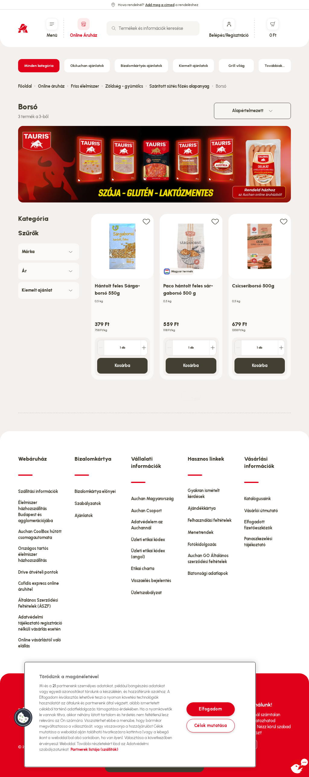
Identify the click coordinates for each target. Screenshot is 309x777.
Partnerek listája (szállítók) (94, 749)
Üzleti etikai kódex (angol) (148, 553)
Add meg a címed (159, 5)
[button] (23, 717)
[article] (122, 297)
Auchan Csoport (146, 510)
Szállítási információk (38, 491)
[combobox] (153, 28)
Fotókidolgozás (202, 544)
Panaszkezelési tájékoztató (258, 541)
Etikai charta (142, 568)
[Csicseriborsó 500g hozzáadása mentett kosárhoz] (283, 221)
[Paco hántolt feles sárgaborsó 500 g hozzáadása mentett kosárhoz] (215, 221)
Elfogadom (210, 709)
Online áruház (51, 86)
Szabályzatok (88, 503)
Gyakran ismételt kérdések (204, 493)
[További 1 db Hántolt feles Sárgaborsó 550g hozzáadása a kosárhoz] (144, 347)
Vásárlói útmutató (261, 510)
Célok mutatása (210, 725)
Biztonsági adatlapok (208, 573)
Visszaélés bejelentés (151, 580)
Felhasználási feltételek (209, 520)
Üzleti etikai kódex (148, 539)
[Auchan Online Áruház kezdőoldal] (23, 28)
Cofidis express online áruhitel (38, 586)
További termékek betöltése (196, 398)
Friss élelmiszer (85, 86)
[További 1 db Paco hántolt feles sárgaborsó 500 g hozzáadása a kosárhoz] (212, 347)
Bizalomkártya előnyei (95, 491)
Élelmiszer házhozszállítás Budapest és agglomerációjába (35, 511)
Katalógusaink (257, 498)
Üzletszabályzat (146, 592)
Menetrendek (200, 532)
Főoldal (25, 86)
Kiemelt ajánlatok (193, 66)
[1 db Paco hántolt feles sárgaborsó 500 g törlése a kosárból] (169, 347)
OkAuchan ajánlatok (87, 66)
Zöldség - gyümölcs (124, 86)
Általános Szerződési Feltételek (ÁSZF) (38, 603)
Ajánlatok (84, 515)
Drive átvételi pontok (38, 572)
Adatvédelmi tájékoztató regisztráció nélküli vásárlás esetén (40, 623)
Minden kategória (38, 66)
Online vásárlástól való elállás (39, 643)
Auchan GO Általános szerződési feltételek (208, 558)
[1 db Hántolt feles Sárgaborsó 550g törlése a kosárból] (100, 347)
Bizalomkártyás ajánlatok (141, 66)
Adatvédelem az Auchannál (147, 525)
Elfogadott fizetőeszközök (258, 525)
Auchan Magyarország (152, 498)
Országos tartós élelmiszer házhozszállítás (33, 554)
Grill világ (236, 66)
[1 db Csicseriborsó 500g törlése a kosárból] (238, 347)
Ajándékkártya (201, 508)
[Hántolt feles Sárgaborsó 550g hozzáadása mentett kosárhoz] (146, 221)
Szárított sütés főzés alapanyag (179, 86)
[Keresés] (114, 28)
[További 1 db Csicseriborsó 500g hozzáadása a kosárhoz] (281, 347)
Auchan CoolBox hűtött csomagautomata (40, 534)
